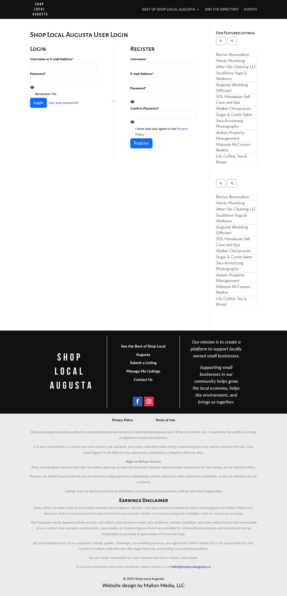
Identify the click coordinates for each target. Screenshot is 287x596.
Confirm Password (144, 108)
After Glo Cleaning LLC (236, 67)
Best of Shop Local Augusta (168, 10)
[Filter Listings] (221, 41)
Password (38, 74)
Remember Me (45, 94)
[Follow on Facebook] (137, 401)
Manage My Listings (143, 371)
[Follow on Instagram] (149, 401)
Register (141, 143)
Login (38, 103)
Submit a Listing (143, 363)
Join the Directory (222, 10)
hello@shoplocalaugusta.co (191, 567)
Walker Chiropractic (233, 109)
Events (250, 10)
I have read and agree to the (161, 131)
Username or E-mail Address (52, 59)
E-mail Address (142, 74)
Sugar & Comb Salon (234, 115)
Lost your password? (64, 103)
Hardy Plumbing (230, 61)
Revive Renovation (232, 55)
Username (138, 59)
